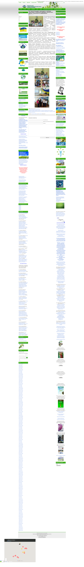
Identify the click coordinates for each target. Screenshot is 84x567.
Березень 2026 (21, 369)
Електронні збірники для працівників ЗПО (60, 414)
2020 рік (20, 205)
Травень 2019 (21, 465)
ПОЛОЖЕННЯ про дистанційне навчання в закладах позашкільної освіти (60, 282)
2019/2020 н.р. (58, 32)
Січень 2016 (20, 511)
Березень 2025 (21, 383)
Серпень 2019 (21, 461)
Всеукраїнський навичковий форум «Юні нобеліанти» (22, 271)
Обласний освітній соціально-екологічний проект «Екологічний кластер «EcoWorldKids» (60, 327)
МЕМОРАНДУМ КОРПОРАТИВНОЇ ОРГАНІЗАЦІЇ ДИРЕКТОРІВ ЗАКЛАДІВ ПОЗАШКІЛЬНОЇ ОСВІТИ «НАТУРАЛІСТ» (23, 106)
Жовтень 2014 (21, 529)
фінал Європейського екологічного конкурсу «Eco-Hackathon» (22, 279)
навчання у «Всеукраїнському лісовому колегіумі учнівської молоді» (23, 298)
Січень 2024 (20, 400)
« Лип (19, 360)
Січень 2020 (20, 455)
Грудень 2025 (21, 373)
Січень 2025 (20, 386)
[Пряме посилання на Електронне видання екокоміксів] (61, 460)
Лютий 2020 (20, 454)
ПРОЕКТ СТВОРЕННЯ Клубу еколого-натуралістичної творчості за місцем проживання (60, 330)
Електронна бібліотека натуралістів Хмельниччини (61, 419)
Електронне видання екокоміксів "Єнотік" (60, 456)
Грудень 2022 (21, 415)
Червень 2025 (21, 380)
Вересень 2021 (21, 432)
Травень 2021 (21, 437)
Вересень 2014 (21, 530)
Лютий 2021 (20, 440)
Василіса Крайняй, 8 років (59, 128)
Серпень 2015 (21, 517)
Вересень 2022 (21, 418)
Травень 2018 (21, 479)
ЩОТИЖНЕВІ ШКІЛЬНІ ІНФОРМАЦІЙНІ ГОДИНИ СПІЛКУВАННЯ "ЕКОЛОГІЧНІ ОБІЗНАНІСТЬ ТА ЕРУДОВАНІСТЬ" (61, 317)
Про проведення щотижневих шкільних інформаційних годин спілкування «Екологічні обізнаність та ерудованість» (60, 313)
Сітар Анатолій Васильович (60, 123)
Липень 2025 (20, 379)
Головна (20, 2)
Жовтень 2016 (21, 501)
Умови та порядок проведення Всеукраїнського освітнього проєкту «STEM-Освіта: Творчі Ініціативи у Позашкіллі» (23, 260)
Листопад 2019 (21, 458)
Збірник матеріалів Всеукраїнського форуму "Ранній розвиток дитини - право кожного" (60, 231)
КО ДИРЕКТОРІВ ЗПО (23, 95)
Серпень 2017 (21, 489)
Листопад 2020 (21, 444)
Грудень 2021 (21, 429)
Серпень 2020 (21, 447)
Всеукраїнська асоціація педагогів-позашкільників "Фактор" (22, 100)
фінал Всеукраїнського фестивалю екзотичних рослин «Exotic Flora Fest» (23, 308)
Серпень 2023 (21, 405)
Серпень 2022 (21, 419)
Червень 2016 (21, 505)
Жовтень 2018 (21, 473)
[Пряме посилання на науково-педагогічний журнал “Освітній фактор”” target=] (60, 431)
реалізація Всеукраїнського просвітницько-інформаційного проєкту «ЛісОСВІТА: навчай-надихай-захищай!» (23, 251)
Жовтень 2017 (21, 487)
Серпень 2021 (21, 433)
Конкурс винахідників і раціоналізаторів (34, 109)
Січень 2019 (20, 469)
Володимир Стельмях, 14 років (60, 134)
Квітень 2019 (20, 466)
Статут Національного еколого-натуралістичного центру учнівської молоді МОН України (23, 136)
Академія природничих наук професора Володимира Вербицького (60, 69)
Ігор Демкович (44, 537)
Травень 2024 (21, 395)
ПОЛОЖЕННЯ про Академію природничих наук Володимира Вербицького (60, 72)
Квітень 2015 (20, 522)
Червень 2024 (21, 394)
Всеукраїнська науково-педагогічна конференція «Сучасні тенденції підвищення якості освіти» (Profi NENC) (23, 217)
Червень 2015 (21, 519)
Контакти (24, 2)
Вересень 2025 (21, 376)
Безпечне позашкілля (59, 75)
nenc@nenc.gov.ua (43, 536)
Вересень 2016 (21, 502)
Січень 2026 (20, 372)
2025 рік (20, 209)
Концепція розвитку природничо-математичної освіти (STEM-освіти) (22, 177)
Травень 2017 (21, 493)
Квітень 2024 (20, 396)
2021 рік (20, 206)
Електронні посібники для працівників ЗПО (60, 412)
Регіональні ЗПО (34, 2)
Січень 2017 (20, 497)
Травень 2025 (21, 381)
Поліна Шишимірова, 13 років (60, 135)
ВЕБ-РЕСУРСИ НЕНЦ (23, 23)
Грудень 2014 (21, 526)
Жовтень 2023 (21, 403)
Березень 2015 (21, 523)
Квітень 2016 (20, 508)
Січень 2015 (20, 525)
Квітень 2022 (20, 424)
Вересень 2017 (21, 488)
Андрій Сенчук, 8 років (59, 132)
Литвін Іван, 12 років (59, 133)
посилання (40, 113)
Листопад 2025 (21, 374)
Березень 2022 (21, 425)
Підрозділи (28, 2)
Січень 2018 (20, 483)
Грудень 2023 (21, 401)
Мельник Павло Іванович (59, 125)
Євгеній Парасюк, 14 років (59, 130)
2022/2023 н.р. (58, 34)
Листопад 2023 (21, 402)
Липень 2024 (20, 393)
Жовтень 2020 (21, 445)
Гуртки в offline (58, 15)
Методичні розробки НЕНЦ (61, 416)
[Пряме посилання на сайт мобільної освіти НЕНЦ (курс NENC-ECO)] (61, 94)
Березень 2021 (21, 439)
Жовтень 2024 (21, 389)
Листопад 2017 (21, 486)
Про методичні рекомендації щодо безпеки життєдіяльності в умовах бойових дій (61, 286)
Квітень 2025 (20, 382)
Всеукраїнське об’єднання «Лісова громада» (22, 338)
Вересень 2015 (21, 516)
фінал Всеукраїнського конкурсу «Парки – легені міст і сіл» (23, 319)
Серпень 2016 (21, 503)
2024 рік (20, 208)
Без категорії (37, 108)
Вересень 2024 (21, 390)
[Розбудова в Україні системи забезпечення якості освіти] (61, 222)
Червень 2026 (21, 366)
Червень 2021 (21, 436)
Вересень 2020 (21, 446)
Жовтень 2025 (21, 375)
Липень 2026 (20, 365)
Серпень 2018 (21, 475)
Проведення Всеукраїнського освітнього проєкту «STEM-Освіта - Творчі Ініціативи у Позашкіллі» (23, 257)
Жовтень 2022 (21, 417)
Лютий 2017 (20, 496)
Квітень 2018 (20, 480)
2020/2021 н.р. (58, 33)
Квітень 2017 (20, 494)
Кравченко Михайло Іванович (60, 124)
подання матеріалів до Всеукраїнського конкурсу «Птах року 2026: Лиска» (23, 323)
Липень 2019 (20, 462)
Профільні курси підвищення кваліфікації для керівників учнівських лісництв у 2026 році (23, 232)
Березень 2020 (21, 453)
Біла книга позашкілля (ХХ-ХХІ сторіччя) (61, 340)
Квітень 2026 (20, 368)
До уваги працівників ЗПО (60, 176)
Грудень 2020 (21, 443)
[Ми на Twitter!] (55, 2)
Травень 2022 (21, 423)
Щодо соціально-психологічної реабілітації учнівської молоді (61, 268)
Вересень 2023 (21, 404)
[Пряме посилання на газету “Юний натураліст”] (61, 453)
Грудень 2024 (21, 387)
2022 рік (20, 207)
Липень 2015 (20, 518)
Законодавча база (40, 2)
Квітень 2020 (20, 452)
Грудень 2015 (21, 512)
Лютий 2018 (20, 482)
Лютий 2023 (20, 412)
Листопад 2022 (21, 416)
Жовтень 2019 (21, 459)
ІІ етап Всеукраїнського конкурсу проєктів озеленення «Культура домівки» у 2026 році (23, 333)
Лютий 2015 (20, 524)
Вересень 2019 (21, 460)
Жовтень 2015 (21, 515)
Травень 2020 (21, 451)
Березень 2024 (21, 397)
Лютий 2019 (20, 468)
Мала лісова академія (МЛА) (23, 340)
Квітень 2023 (20, 410)
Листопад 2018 (21, 472)
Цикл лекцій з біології (59, 74)
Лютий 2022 (20, 426)
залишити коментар (34, 113)
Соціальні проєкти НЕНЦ (60, 96)
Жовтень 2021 (21, 431)
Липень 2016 (20, 504)
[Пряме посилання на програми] (60, 357)
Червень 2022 (21, 422)
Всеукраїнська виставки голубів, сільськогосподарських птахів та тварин (23, 275)
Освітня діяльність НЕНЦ (60, 11)
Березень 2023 (21, 411)
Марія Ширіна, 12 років (59, 129)
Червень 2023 (21, 408)
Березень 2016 (21, 509)
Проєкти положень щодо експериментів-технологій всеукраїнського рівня (22, 180)
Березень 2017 (21, 495)
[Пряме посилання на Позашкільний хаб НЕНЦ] (23, 93)
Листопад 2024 (21, 388)
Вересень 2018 (21, 474)
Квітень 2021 (20, 438)
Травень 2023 (21, 409)
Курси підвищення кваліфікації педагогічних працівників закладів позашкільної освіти (23, 237)
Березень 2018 (21, 481)
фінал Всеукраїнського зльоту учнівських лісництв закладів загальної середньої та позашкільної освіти (23, 303)
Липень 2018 (20, 476)
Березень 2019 (21, 467)
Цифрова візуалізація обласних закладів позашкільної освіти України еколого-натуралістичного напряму (60, 235)
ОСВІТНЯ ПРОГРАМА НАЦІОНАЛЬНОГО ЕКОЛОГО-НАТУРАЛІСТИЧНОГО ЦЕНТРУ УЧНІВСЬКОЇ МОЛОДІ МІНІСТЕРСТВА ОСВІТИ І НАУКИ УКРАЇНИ (23, 141)
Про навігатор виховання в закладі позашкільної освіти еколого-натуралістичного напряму (60, 323)
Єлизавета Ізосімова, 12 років (60, 131)
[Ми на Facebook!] (52, 2)
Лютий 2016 (20, 510)
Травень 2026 (21, 367)
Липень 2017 (20, 490)
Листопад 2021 (21, 430)
